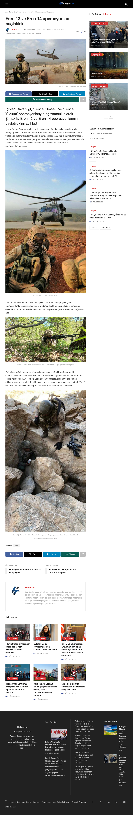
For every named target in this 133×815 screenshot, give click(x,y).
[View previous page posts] (106, 117)
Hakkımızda (14, 802)
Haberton (15, 29)
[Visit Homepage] (66, 4)
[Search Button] (126, 4)
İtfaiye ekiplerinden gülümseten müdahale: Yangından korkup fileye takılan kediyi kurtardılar (105, 195)
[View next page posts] (111, 117)
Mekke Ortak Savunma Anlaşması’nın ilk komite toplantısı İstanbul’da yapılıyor (16, 688)
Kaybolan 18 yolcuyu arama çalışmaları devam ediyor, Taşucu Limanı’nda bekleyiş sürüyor (45, 689)
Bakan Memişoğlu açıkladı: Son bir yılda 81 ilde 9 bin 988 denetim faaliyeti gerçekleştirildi (55, 746)
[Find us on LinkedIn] (108, 802)
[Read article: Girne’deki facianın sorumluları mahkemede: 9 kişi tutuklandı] (73, 672)
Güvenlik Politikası (79, 802)
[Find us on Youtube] (124, 802)
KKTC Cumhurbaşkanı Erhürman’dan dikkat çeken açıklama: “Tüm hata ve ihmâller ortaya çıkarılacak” (72, 649)
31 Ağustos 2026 (13, 656)
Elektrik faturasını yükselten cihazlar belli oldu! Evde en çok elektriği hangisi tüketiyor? (84, 757)
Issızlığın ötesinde (98, 73)
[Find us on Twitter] (101, 802)
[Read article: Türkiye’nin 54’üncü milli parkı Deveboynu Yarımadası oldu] (110, 730)
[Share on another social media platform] (83, 99)
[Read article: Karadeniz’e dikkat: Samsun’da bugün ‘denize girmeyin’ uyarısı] (108, 96)
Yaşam (93, 147)
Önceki (95, 228)
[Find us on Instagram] (116, 802)
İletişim (36, 802)
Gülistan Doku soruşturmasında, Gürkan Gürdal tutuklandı (45, 646)
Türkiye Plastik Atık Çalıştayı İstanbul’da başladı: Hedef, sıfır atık (107, 216)
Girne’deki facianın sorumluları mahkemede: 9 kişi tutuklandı (73, 686)
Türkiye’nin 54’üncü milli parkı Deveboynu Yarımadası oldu (103, 152)
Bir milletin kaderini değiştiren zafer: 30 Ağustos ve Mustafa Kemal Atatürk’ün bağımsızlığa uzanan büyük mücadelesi (83, 741)
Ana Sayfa (9, 12)
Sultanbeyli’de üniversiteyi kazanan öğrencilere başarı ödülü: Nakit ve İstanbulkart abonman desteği (105, 173)
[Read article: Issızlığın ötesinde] (108, 65)
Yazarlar (96, 55)
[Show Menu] (6, 4)
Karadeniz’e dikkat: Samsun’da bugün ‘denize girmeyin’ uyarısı (106, 103)
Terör (16, 545)
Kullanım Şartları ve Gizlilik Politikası (55, 802)
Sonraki (105, 228)
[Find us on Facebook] (93, 802)
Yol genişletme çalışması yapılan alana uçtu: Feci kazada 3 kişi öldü (106, 40)
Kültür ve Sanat (97, 138)
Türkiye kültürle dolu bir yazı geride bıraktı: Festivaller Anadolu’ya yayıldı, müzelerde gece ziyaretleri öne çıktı (84, 726)
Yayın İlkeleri (26, 802)
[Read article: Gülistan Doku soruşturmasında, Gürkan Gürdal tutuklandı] (46, 632)
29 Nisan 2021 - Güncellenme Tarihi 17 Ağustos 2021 (44, 29)
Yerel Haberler (99, 24)
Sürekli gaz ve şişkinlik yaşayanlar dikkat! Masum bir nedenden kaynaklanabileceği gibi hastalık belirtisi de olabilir (84, 773)
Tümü (92, 133)
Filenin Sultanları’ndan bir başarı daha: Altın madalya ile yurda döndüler (17, 648)
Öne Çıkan (18, 12)
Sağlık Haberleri (104, 133)
